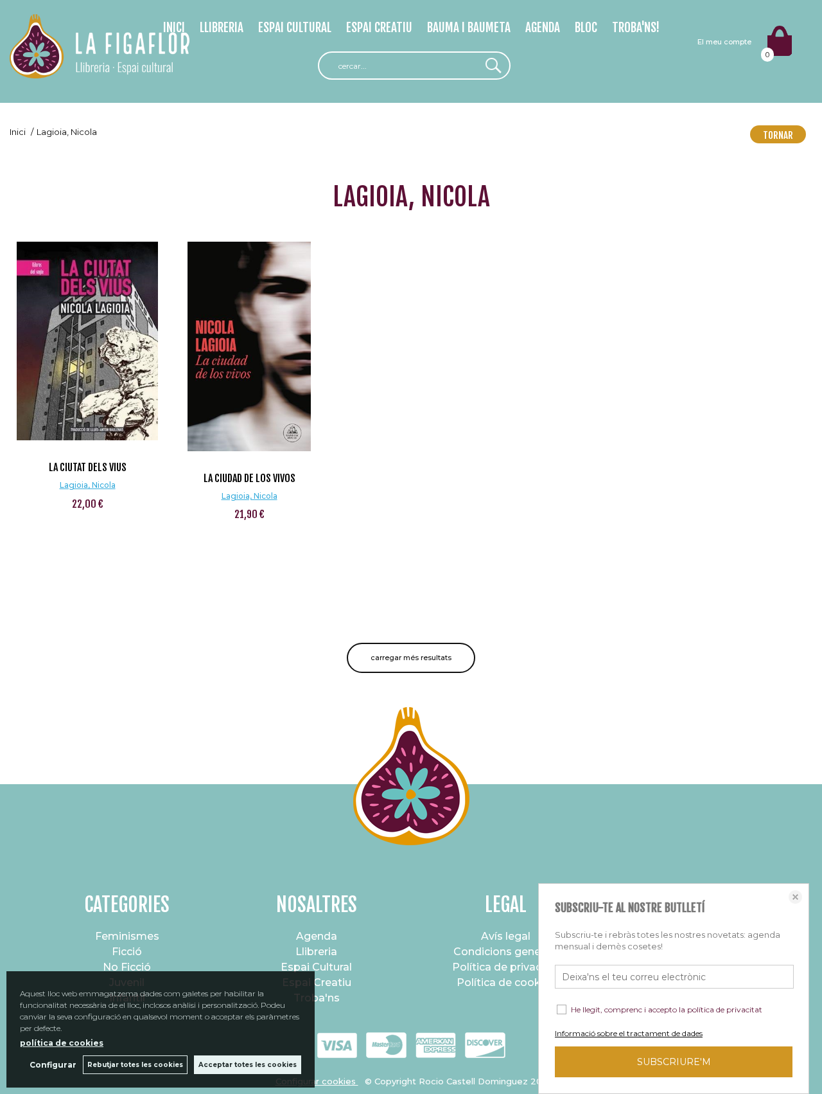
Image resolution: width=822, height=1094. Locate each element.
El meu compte (724, 41)
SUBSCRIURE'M (674, 1062)
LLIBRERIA (221, 27)
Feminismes (127, 936)
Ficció (127, 952)
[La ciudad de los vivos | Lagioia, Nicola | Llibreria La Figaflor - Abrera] (249, 346)
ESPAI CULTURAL (294, 27)
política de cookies (61, 1043)
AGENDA (542, 27)
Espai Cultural (316, 967)
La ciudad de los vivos (249, 478)
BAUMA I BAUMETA (469, 27)
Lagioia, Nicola (88, 485)
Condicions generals (506, 952)
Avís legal (505, 936)
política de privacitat (724, 1009)
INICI (174, 27)
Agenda (316, 936)
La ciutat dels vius (88, 467)
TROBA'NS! (636, 27)
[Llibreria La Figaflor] (99, 71)
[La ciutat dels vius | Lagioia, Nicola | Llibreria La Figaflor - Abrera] (87, 341)
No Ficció (127, 967)
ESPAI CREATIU (379, 27)
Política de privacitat (505, 967)
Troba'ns (316, 998)
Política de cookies (506, 982)
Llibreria (316, 952)
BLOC (586, 27)
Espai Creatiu (316, 982)
